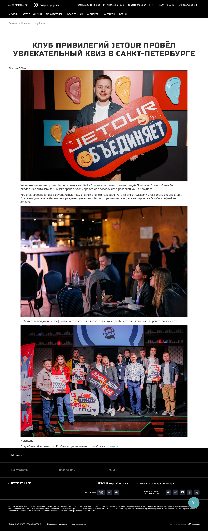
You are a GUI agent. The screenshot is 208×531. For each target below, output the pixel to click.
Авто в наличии (32, 14)
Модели (16, 455)
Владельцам (67, 470)
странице (112, 446)
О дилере (93, 14)
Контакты (109, 14)
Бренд (111, 470)
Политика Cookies (78, 524)
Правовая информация (57, 524)
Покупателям (20, 470)
